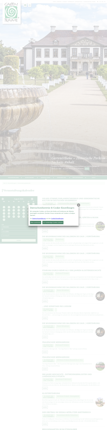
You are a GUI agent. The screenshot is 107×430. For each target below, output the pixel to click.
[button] (78, 205)
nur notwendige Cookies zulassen (53, 222)
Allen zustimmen (35, 222)
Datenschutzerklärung (39, 218)
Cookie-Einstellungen (57, 218)
